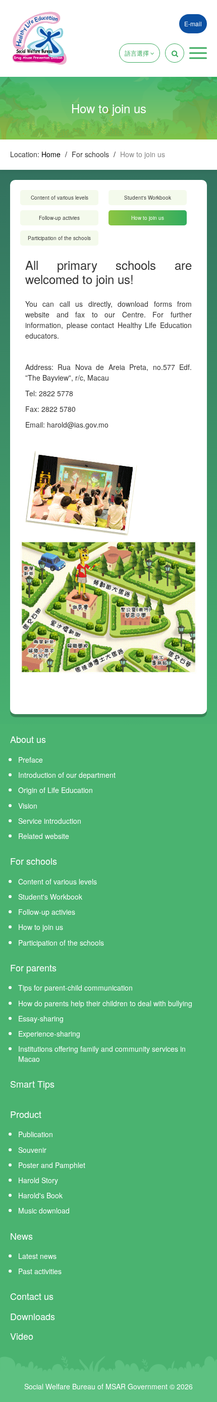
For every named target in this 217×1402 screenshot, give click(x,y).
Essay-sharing (41, 1018)
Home (51, 154)
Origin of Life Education (55, 790)
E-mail (193, 23)
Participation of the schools (59, 238)
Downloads (32, 1316)
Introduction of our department (67, 775)
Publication (35, 1134)
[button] (198, 53)
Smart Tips (32, 1083)
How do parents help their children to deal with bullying (105, 1003)
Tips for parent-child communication (75, 988)
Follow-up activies (59, 217)
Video (21, 1335)
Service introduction (49, 821)
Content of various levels (59, 197)
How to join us (147, 217)
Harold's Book (40, 1195)
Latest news (37, 1256)
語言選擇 (137, 53)
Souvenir (32, 1150)
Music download (44, 1210)
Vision (27, 806)
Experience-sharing (49, 1034)
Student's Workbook (147, 197)
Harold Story (38, 1180)
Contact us (31, 1295)
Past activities (40, 1271)
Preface (30, 760)
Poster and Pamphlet (51, 1165)
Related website (43, 836)
